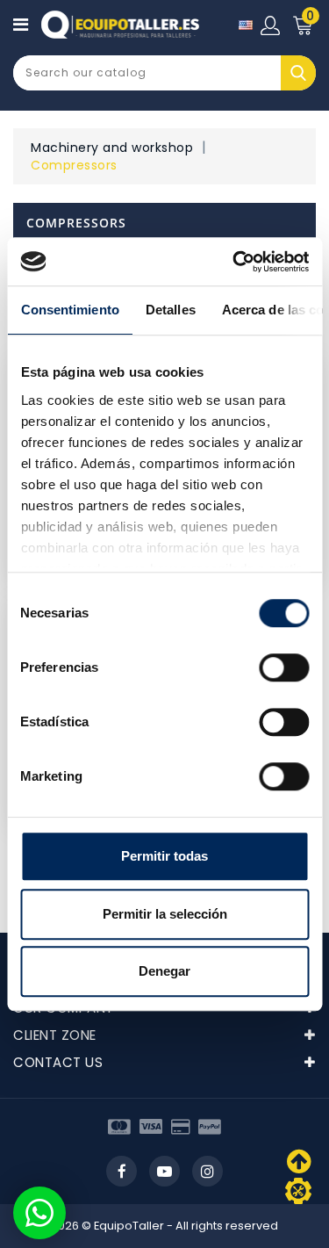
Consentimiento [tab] (69, 309)
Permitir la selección (165, 913)
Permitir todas (164, 855)
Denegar (164, 970)
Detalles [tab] (170, 309)
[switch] (284, 667)
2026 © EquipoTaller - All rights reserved (164, 1225)
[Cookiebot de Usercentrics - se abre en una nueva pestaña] (234, 261)
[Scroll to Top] (298, 1191)
